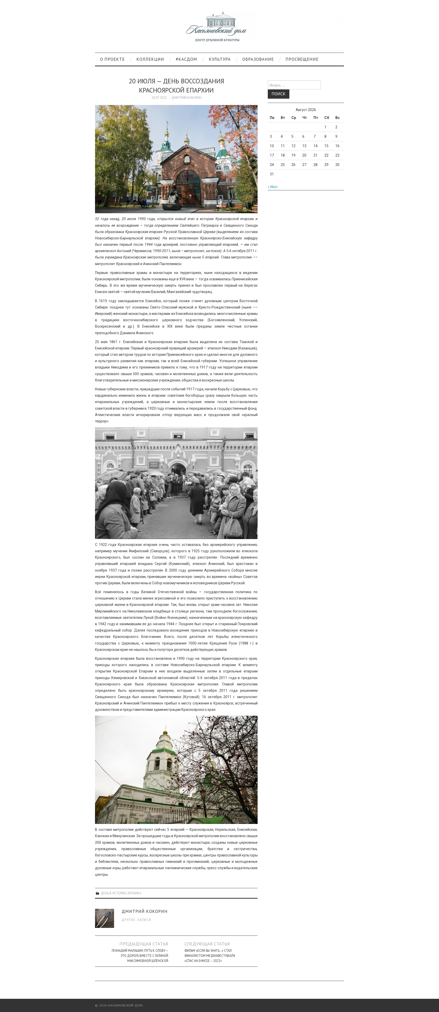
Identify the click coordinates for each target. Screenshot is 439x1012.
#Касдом (186, 59)
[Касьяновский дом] (219, 28)
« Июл (272, 187)
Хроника (134, 893)
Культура (220, 59)
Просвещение (302, 59)
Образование (258, 59)
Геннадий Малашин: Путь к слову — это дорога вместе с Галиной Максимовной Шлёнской (140, 955)
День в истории (113, 893)
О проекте (112, 59)
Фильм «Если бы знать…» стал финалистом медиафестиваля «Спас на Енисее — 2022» (209, 955)
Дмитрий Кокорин (186, 98)
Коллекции (150, 59)
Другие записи (136, 920)
